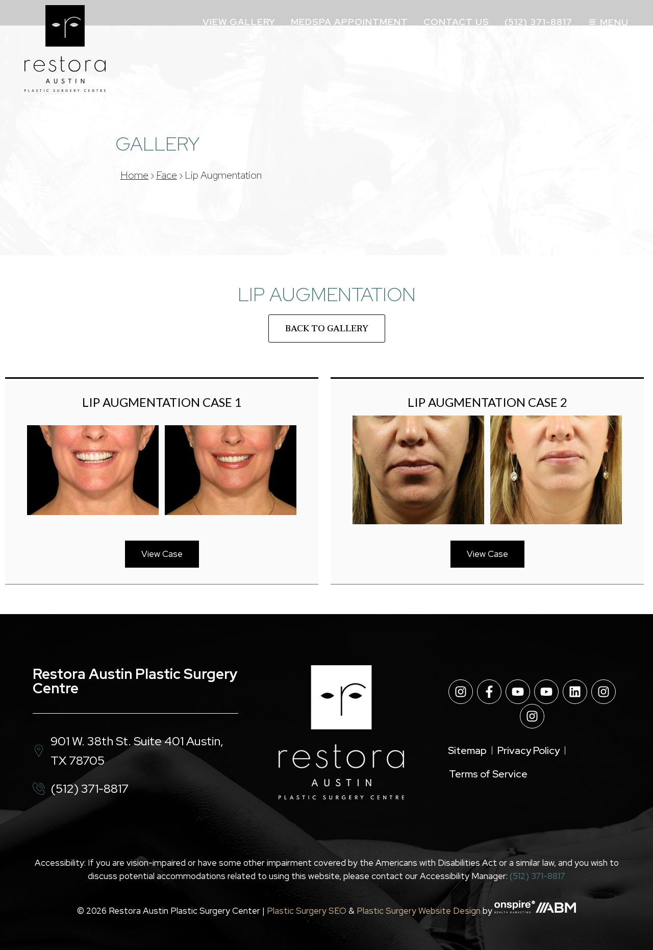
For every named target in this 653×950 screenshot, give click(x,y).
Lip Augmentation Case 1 (162, 402)
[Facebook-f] (489, 691)
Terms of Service (488, 774)
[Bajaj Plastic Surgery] (65, 48)
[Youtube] (518, 691)
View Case (162, 553)
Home (134, 175)
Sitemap (467, 750)
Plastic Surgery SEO (306, 910)
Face (166, 175)
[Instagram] (460, 691)
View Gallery (239, 22)
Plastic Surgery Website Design (419, 910)
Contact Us (456, 22)
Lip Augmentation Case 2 (487, 402)
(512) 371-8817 (538, 22)
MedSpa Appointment (349, 22)
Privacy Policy (528, 750)
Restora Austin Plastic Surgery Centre (135, 681)
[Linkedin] (575, 691)
